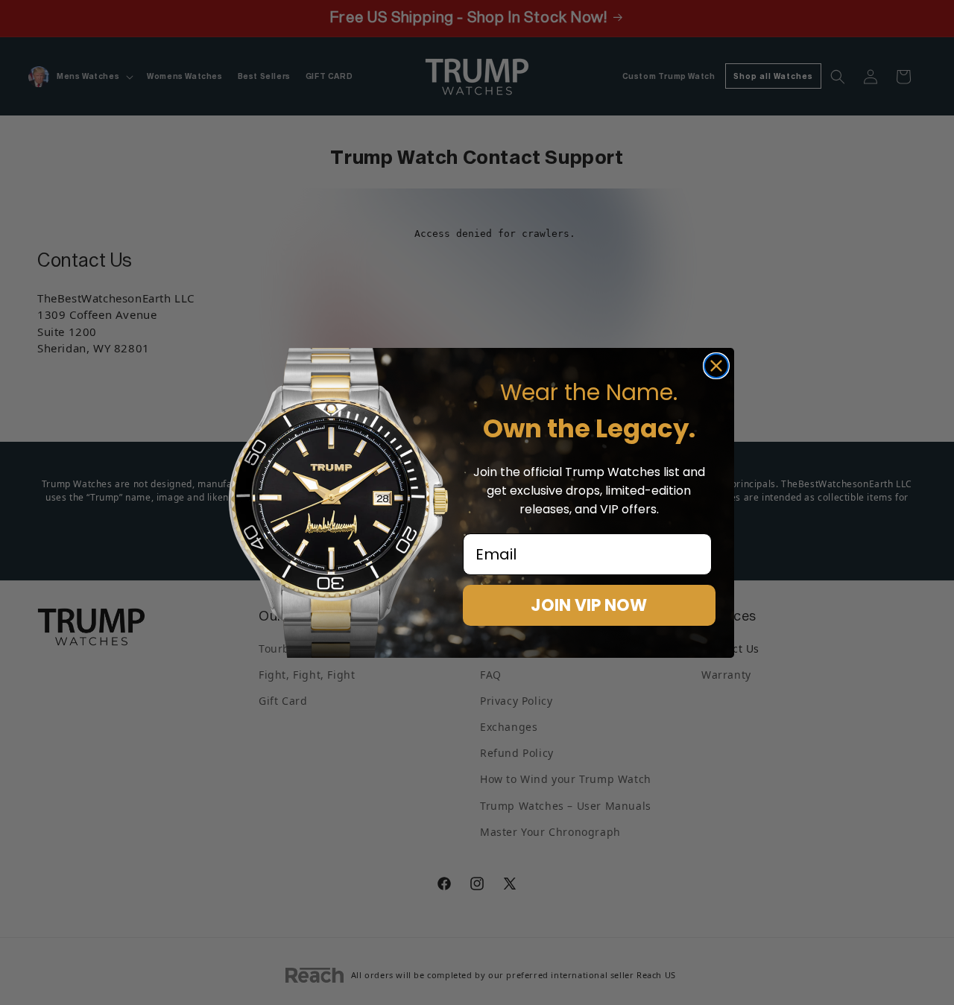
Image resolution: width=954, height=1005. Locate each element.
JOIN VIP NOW (589, 605)
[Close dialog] (716, 366)
